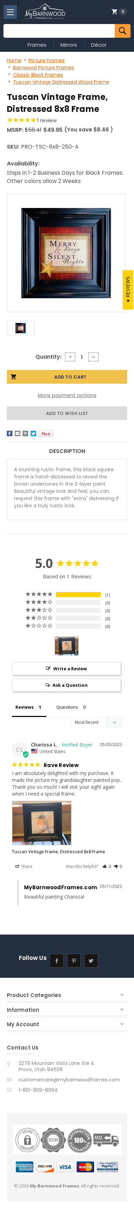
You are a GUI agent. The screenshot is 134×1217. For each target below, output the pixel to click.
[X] (33, 433)
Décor (99, 44)
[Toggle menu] (10, 12)
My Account (23, 1024)
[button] (107, 866)
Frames (36, 44)
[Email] (17, 433)
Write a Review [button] (70, 668)
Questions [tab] (67, 707)
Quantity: (48, 357)
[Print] (25, 433)
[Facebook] (9, 433)
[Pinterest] (45, 433)
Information (23, 1009)
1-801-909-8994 (38, 1090)
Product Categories (34, 995)
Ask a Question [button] (70, 685)
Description (67, 451)
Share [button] (26, 866)
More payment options (67, 395)
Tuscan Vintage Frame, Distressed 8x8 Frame (58, 851)
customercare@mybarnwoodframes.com (69, 1079)
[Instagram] (108, 960)
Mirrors (68, 44)
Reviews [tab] (24, 707)
